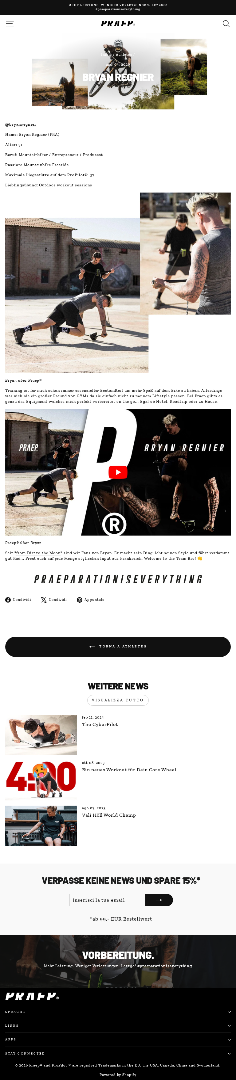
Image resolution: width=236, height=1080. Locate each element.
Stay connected (25, 1053)
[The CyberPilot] (41, 735)
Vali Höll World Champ (109, 815)
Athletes (124, 54)
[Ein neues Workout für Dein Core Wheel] (41, 780)
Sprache (15, 1012)
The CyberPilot (100, 724)
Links (12, 1026)
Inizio (106, 54)
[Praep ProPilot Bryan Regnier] (118, 472)
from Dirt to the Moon (38, 553)
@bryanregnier (21, 124)
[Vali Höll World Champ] (41, 826)
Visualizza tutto (118, 700)
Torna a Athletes (122, 646)
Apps (11, 1039)
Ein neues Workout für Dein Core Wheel (129, 770)
